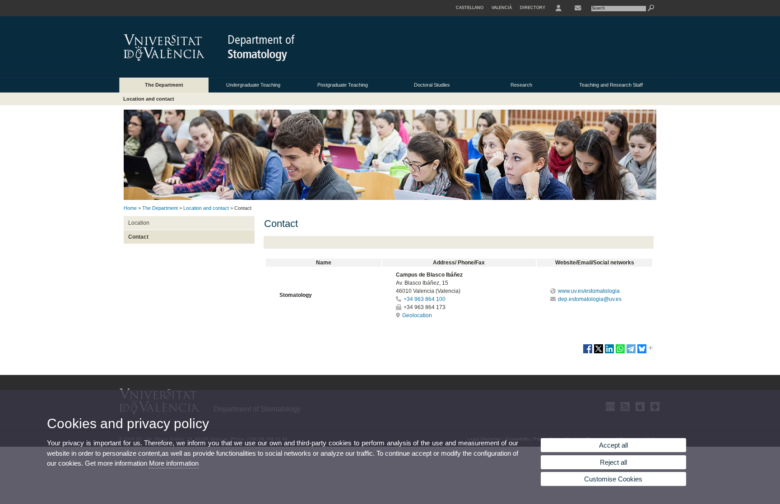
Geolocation (417, 315)
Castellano (469, 7)
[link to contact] (578, 8)
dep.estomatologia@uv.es (590, 299)
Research (521, 85)
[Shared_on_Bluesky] (641, 352)
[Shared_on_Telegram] (631, 352)
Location (138, 223)
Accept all (613, 445)
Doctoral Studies (432, 85)
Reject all (613, 462)
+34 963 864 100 (425, 299)
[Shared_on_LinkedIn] (609, 352)
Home (130, 208)
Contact (138, 237)
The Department (164, 85)
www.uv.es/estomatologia (589, 291)
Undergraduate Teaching (253, 85)
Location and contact (148, 99)
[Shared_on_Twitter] (598, 352)
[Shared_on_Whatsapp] (620, 352)
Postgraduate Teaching (342, 85)
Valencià (502, 7)
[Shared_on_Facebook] (587, 352)
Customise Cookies (613, 479)
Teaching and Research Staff (611, 85)
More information (174, 463)
